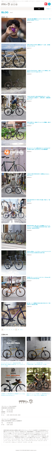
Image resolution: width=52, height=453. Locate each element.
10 (18, 329)
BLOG (7, 12)
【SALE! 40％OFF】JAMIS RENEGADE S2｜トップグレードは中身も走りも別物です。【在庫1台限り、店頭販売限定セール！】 (38, 98)
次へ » (21, 329)
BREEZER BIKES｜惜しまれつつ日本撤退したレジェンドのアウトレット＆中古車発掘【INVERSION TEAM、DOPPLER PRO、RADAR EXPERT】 (38, 227)
